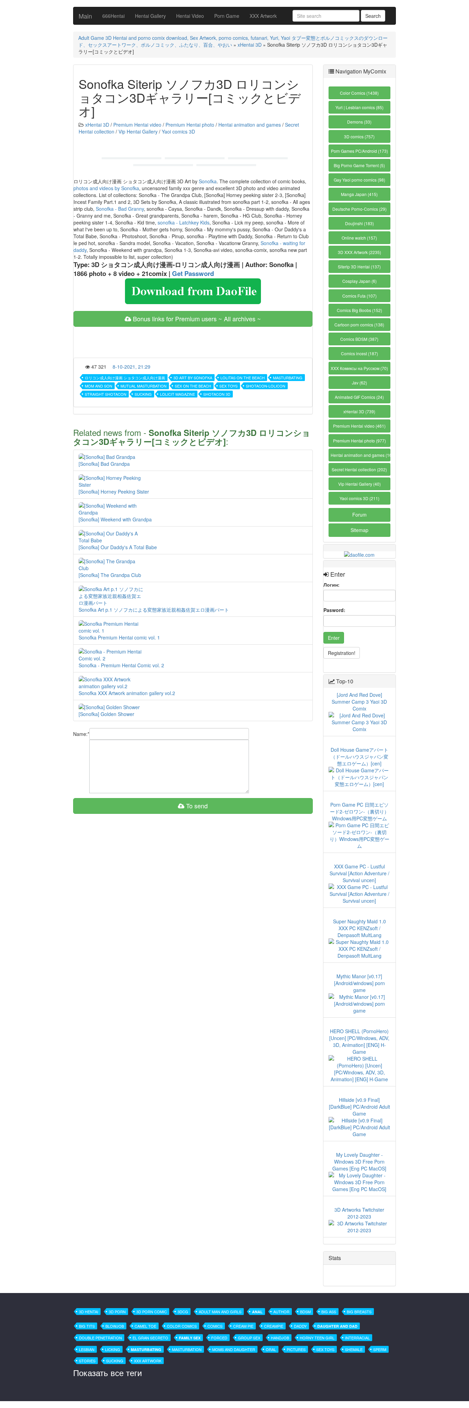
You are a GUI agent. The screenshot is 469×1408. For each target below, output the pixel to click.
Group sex (249, 1337)
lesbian (86, 1349)
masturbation (187, 1349)
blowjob (114, 1326)
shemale (354, 1349)
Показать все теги (107, 1372)
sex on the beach (193, 386)
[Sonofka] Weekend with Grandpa (115, 519)
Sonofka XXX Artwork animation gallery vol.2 (127, 693)
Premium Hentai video (137, 124)
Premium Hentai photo (189, 124)
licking (112, 1349)
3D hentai (88, 1311)
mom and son (98, 386)
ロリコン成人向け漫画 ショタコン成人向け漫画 (125, 377)
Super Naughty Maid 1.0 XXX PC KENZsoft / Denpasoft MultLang (359, 928)
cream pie (243, 1326)
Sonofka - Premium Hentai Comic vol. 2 (121, 665)
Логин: (331, 584)
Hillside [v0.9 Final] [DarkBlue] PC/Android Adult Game (359, 1106)
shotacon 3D (216, 394)
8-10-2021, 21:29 (131, 366)
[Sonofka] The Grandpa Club (110, 575)
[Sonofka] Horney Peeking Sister (114, 491)
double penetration (100, 1337)
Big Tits (87, 1326)
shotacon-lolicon (265, 386)
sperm (379, 1349)
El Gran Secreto (150, 1337)
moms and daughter (233, 1349)
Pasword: (334, 610)
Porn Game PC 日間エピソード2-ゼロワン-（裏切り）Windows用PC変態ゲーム (359, 811)
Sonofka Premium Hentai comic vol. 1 (119, 637)
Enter (334, 637)
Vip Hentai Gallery (138, 131)
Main (85, 15)
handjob (280, 1337)
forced (219, 1337)
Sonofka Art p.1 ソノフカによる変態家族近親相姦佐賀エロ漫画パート (154, 609)
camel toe (145, 1326)
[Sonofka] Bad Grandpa (104, 463)
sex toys (228, 386)
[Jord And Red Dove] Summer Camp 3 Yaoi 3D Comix (359, 701)
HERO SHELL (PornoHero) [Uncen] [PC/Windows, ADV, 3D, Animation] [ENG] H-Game (359, 1041)
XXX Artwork (263, 15)
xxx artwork (147, 1360)
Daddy (300, 1326)
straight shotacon (105, 394)
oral (271, 1349)
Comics (214, 1326)
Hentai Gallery (150, 15)
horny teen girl (317, 1337)
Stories (87, 1360)
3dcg (183, 1311)
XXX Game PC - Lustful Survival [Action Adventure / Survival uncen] (359, 873)
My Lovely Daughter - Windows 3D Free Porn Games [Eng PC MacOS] (359, 1161)
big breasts (359, 1311)
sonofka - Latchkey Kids (183, 222)
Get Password (193, 273)
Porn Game (226, 15)
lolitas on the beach (242, 377)
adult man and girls (220, 1311)
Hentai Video (190, 15)
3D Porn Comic (151, 1311)
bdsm (305, 1311)
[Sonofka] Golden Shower (106, 714)
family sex (190, 1337)
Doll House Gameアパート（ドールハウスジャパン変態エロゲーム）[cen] (359, 756)
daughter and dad (337, 1326)
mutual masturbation (144, 386)
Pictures (296, 1349)
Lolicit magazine (177, 394)
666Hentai (113, 15)
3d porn (117, 1311)
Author (281, 1311)
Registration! (341, 652)
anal (257, 1311)
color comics (182, 1326)
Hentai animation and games (249, 124)
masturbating (287, 377)
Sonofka (208, 181)
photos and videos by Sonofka (106, 188)
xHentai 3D (250, 44)
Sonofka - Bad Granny (120, 208)
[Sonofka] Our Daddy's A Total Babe (118, 547)
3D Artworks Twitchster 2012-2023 (359, 1213)
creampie (273, 1326)
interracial (357, 1337)
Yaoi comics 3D (178, 131)
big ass (328, 1311)
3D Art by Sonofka (192, 377)
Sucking (143, 394)
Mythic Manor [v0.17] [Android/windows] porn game (359, 983)
